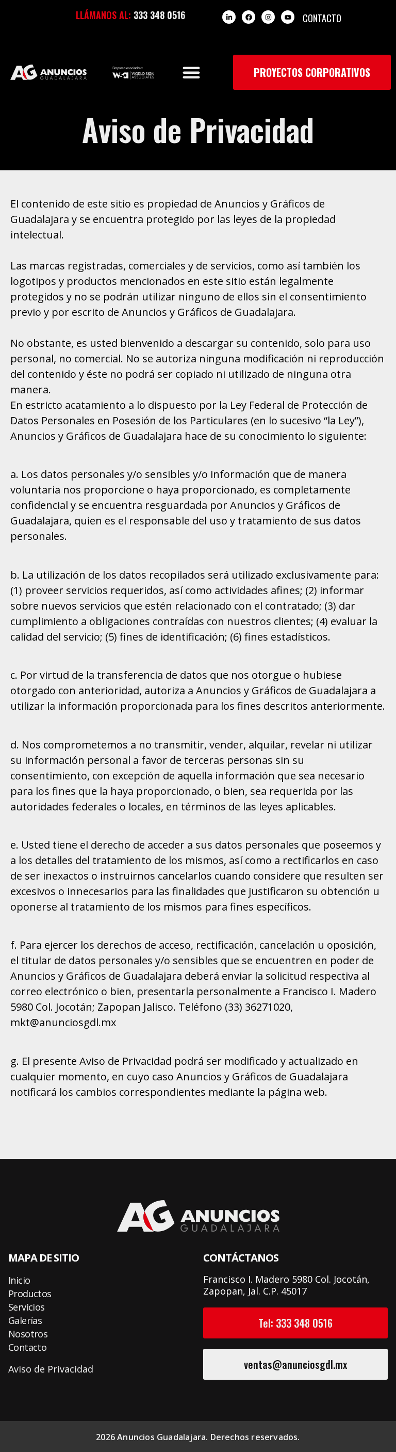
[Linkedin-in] (229, 17)
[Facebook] (248, 17)
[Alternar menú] (191, 72)
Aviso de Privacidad (50, 1369)
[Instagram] (268, 17)
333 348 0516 (159, 15)
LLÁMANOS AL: (103, 15)
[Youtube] (287, 17)
